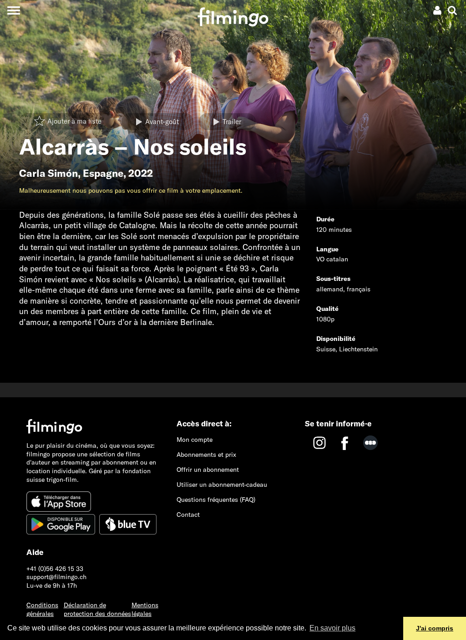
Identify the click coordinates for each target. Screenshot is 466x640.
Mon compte (195, 439)
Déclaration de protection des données (97, 609)
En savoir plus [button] (332, 628)
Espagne (103, 173)
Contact (188, 514)
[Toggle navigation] (13, 10)
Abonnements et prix (206, 454)
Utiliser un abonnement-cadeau (222, 484)
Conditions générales (42, 609)
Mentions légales (145, 609)
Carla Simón (48, 173)
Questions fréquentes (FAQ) (216, 499)
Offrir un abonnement (208, 469)
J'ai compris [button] (434, 628)
